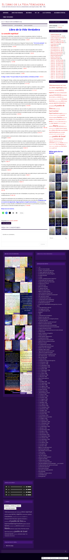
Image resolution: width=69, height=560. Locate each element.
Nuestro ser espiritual (43, 317)
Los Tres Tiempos (42, 455)
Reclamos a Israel (42, 343)
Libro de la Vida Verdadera (44, 253)
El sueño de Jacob (42, 275)
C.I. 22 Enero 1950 (42, 444)
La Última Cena (42, 285)
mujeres (58, 128)
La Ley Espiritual (47, 12)
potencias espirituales (60, 134)
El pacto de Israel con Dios (44, 328)
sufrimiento (52, 142)
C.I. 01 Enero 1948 (42, 384)
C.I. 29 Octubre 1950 (43, 408)
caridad (57, 90)
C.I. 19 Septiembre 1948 (44, 367)
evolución (62, 115)
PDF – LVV (37, 12)
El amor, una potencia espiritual (46, 270)
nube (62, 130)
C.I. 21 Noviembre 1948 (44, 365)
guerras (54, 119)
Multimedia (29, 12)
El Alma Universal (42, 389)
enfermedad (58, 108)
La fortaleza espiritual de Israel (46, 346)
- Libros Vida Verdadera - (10, 508)
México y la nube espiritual (45, 447)
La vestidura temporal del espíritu (46, 360)
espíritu (61, 113)
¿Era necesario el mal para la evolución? (48, 294)
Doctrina (51, 101)
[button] (8, 262)
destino (55, 99)
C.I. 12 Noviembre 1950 (44, 426)
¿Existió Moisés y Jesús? (44, 392)
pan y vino (61, 132)
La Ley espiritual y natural (44, 307)
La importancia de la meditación (46, 299)
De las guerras (41, 476)
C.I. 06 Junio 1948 (42, 376)
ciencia (58, 92)
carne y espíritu (16, 514)
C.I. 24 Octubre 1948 (43, 362)
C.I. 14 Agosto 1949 (43, 399)
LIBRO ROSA (53, 45)
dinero (58, 99)
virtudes (50, 148)
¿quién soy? (54, 148)
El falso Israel (41, 331)
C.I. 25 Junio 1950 (42, 413)
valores (53, 146)
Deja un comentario (28, 25)
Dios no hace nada (42, 357)
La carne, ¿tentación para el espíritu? (47, 278)
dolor (62, 101)
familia (59, 117)
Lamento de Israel (42, 335)
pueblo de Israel (58, 136)
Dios (61, 99)
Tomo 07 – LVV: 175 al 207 (57, 70)
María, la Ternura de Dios (57, 52)
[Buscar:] (58, 238)
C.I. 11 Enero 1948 (42, 373)
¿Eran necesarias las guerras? (45, 293)
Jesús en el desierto (43, 286)
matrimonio (61, 126)
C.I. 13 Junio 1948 (42, 368)
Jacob (65, 119)
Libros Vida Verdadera (17, 12)
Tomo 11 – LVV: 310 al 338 (57, 76)
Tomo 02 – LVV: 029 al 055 (57, 61)
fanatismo (63, 117)
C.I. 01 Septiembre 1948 (44, 383)
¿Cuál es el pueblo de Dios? (45, 461)
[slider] (29, 486)
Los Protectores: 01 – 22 (56, 47)
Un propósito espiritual (44, 310)
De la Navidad (41, 471)
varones (56, 146)
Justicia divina (61, 121)
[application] (18, 486)
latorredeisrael (19, 25)
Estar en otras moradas (44, 269)
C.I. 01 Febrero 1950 (43, 442)
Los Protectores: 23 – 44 (56, 49)
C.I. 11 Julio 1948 (42, 371)
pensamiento (51, 134)
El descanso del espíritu (44, 302)
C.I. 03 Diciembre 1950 (43, 434)
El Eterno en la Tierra (43, 283)
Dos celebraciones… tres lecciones (46, 355)
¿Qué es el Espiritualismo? (44, 457)
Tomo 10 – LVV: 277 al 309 (57, 74)
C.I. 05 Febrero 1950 (43, 433)
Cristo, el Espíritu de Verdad (57, 37)
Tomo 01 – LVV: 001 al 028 (57, 60)
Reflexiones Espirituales (56, 53)
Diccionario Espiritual (59, 12)
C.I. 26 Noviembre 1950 (44, 412)
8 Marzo (40, 380)
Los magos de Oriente (43, 309)
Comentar (43, 244)
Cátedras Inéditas (55, 34)
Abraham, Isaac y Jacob (43, 349)
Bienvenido (5, 12)
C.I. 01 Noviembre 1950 (44, 439)
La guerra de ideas (42, 458)
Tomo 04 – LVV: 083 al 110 (57, 65)
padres (56, 132)
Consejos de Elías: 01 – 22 (57, 36)
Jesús (50, 121)
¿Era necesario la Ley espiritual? (46, 301)
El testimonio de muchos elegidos (46, 273)
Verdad (59, 146)
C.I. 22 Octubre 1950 (43, 415)
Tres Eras (53, 144)
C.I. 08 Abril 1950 (42, 428)
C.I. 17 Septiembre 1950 (44, 421)
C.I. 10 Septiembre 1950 (44, 436)
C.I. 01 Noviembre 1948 (44, 388)
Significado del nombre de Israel (46, 351)
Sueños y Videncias (55, 57)
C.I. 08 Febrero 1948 (43, 375)
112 (39, 267)
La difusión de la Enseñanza (45, 315)
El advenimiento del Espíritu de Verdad (48, 465)
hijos (57, 119)
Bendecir (40, 312)
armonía (65, 87)
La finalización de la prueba (45, 416)
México (54, 130)
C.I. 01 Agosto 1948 (43, 386)
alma (50, 87)
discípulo (64, 99)
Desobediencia (51, 99)
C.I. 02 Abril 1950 (42, 445)
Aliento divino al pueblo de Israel (46, 341)
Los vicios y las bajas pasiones (45, 470)
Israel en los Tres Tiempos (44, 347)
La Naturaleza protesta (43, 460)
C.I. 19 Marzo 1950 (42, 418)
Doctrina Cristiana (58, 101)
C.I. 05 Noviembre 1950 (44, 429)
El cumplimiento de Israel (44, 344)
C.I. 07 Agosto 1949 (43, 404)
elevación (61, 103)
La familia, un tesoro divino (45, 473)
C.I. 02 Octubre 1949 (43, 405)
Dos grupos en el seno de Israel (46, 339)
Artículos (13, 505)
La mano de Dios (42, 359)
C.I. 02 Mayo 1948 (42, 381)
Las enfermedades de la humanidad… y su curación (50, 463)
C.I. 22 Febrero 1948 (43, 363)
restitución (51, 141)
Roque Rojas (56, 141)
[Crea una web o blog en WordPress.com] (65, 551)
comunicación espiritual (27, 514)
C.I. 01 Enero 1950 (42, 441)
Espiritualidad (53, 111)
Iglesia (59, 119)
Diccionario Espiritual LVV (57, 41)
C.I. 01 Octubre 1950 (43, 437)
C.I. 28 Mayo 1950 (42, 410)
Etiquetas (7, 505)
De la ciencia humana (43, 468)
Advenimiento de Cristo (59, 85)
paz (64, 132)
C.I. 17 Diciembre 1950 (43, 423)
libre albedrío (54, 123)
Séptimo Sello (57, 142)
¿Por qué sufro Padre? (43, 296)
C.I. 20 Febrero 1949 (43, 396)
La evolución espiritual (44, 466)
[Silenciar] (26, 486)
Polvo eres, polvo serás (43, 290)
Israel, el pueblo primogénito (45, 333)
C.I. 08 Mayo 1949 (42, 402)
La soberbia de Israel (43, 338)
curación (11, 220)
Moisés (65, 126)
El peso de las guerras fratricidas (46, 281)
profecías (50, 136)
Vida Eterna (64, 146)
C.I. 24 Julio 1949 (42, 394)
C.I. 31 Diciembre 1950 (43, 407)
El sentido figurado (43, 320)
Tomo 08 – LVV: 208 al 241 (57, 71)
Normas (58, 130)
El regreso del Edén (43, 288)
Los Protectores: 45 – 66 (56, 50)
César (62, 97)
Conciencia (57, 95)
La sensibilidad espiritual (44, 298)
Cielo (56, 92)
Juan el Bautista (55, 121)
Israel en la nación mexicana (45, 323)
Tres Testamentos (60, 144)
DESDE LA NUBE (54, 39)
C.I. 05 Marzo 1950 (42, 431)
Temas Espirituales (6, 223)
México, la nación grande (44, 291)
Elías (54, 108)
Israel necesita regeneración (45, 336)
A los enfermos (42, 453)
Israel (62, 119)
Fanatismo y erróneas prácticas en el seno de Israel (50, 330)
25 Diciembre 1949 (43, 391)
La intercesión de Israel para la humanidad (48, 326)
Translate (60, 27)
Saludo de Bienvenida (56, 55)
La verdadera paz (42, 474)
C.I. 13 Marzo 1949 (42, 400)
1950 (50, 85)
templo (61, 142)
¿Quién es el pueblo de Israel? (45, 352)
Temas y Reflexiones (8, 17)
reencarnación (58, 139)
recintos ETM (51, 139)
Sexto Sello (60, 141)
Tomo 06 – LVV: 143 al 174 (57, 68)
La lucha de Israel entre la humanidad (47, 325)
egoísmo (56, 103)
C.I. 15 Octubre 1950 (43, 425)
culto (56, 97)
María (55, 126)
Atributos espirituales (43, 449)
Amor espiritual (57, 88)
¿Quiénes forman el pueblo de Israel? (47, 322)
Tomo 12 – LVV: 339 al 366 (57, 78)
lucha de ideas (60, 123)
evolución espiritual (53, 117)
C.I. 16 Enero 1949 (42, 397)
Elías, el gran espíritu (43, 378)
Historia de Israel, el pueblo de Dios (47, 354)
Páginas (18, 505)
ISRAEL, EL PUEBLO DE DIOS (57, 42)
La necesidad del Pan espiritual (46, 280)
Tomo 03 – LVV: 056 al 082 (57, 63)
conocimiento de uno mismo (17, 516)
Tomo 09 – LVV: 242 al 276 (57, 73)
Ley (64, 121)
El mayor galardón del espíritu (45, 272)
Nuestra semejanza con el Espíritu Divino (48, 318)
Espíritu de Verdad (57, 115)
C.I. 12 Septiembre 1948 (44, 370)
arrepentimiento (52, 90)
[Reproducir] (6, 486)
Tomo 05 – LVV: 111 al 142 (57, 66)
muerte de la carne (52, 128)
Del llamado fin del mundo (44, 450)
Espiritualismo (54, 113)
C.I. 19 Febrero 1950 (43, 420)
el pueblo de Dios (16, 521)
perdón (55, 134)
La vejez (40, 277)
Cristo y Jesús (41, 452)
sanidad (16, 220)
